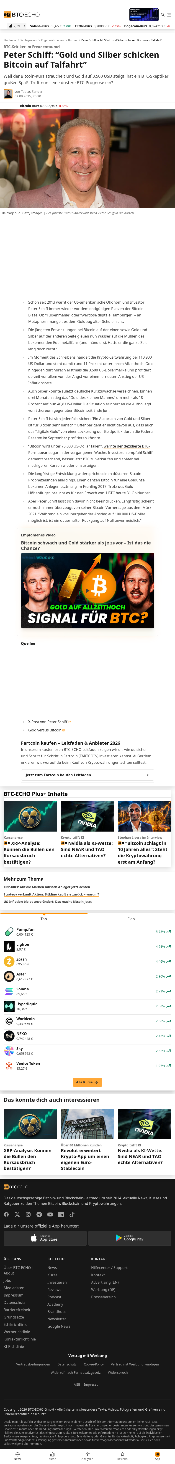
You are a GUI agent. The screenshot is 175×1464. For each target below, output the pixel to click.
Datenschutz (15, 1302)
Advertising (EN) (105, 1282)
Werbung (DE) (103, 1289)
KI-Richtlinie (14, 1346)
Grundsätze (14, 1317)
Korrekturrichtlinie (20, 1339)
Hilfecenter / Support (109, 1267)
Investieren (57, 1282)
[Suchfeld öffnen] (162, 14)
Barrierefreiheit (17, 1309)
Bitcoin (72, 40)
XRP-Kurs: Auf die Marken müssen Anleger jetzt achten (47, 887)
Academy (55, 1304)
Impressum (13, 1295)
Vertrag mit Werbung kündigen (135, 1364)
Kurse (52, 1274)
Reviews (54, 1289)
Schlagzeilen (28, 40)
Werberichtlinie (17, 1331)
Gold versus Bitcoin (45, 730)
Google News (58, 1326)
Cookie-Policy (94, 1364)
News (52, 1267)
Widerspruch (118, 1372)
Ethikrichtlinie (15, 1324)
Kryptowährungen (52, 40)
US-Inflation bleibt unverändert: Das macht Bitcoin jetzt (48, 901)
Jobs (7, 1280)
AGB (77, 1384)
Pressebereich (103, 1296)
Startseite (10, 40)
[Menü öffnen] (169, 14)
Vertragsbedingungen (33, 1364)
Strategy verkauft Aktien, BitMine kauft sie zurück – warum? (51, 894)
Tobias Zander (32, 91)
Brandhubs (57, 1311)
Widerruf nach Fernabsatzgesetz (76, 1372)
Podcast (54, 1296)
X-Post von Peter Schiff (47, 721)
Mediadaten (14, 1287)
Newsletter (56, 1318)
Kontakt (98, 1274)
